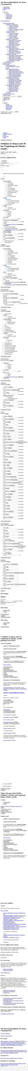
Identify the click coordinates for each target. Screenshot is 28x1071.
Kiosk (8, 392)
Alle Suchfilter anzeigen (5, 287)
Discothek (10, 494)
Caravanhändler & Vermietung (12, 85)
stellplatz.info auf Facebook (9, 990)
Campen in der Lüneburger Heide (16, 29)
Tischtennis (11, 456)
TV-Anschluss (8, 327)
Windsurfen (11, 511)
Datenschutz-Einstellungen (6, 1035)
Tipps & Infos (6, 64)
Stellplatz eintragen (7, 62)
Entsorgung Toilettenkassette (11, 228)
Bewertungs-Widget (5, 1052)
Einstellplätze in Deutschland (15, 81)
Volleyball (10, 468)
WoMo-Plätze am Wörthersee (15, 57)
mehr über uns (6, 992)
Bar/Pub (9, 497)
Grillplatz (10, 448)
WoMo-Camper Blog (10, 65)
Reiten (8, 465)
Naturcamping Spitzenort (8, 922)
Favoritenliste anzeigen (8, 717)
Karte (7, 152)
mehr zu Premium (4, 910)
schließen (16, 717)
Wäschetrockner (8, 344)
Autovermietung (14, 479)
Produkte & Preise (13, 1050)
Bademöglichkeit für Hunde (21, 442)
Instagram (7, 1058)
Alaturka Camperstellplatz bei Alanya (13, 692)
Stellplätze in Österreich (11, 54)
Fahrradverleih (13, 476)
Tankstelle (10, 387)
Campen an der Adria (13, 34)
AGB (6, 1063)
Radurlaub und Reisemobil (14, 76)
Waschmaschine (8, 343)
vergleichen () (16, 806)
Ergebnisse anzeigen (5, 617)
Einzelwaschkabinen (9, 330)
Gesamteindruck (14, 564)
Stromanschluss (8, 204)
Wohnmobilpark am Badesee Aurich (11, 929)
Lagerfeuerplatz (14, 450)
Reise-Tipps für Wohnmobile (12, 69)
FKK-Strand (11, 430)
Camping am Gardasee (13, 33)
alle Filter (3, 590)
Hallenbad (10, 427)
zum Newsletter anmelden (10, 1043)
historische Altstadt (16, 543)
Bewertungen (6, 668)
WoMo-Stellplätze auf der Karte (7, 1041)
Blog (15, 1058)
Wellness (9, 439)
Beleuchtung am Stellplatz (10, 345)
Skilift (8, 488)
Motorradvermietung (17, 482)
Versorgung (11, 575)
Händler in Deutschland (14, 86)
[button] (7, 783)
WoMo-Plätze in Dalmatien (14, 51)
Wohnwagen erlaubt (9, 241)
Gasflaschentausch (16, 390)
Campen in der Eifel (13, 30)
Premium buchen (20, 1050)
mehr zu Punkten (7, 664)
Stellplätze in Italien (10, 32)
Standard (5, 646)
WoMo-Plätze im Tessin (14, 41)
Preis (7, 217)
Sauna (8, 433)
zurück (2, 807)
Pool (7, 424)
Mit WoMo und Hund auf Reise (15, 71)
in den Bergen (8, 539)
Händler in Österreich (13, 87)
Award (7, 67)
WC (6, 325)
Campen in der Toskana (14, 38)
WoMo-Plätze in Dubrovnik (15, 53)
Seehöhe (9, 553)
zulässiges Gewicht (16, 302)
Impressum (3, 1063)
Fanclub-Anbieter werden (21, 1051)
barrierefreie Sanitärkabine (10, 332)
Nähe (10, 152)
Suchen (19, 96)
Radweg (9, 232)
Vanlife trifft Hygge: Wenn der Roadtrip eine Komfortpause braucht (12, 999)
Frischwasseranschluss (10, 348)
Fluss (7, 533)
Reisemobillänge (14, 220)
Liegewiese (11, 445)
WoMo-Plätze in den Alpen (14, 56)
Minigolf (9, 462)
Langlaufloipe (12, 491)
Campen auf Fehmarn (13, 27)
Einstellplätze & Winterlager (12, 77)
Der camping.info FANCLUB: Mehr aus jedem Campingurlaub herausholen (13, 1004)
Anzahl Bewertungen (8, 667)
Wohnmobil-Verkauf (13, 90)
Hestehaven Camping (8, 919)
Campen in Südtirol (13, 36)
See (6, 530)
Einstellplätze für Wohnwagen (15, 80)
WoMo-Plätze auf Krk (13, 50)
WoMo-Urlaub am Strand (14, 70)
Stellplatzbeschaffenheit (19, 572)
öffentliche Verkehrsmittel (20, 546)
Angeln (8, 471)
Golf (7, 459)
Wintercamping (8, 242)
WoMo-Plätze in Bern (13, 43)
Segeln (8, 505)
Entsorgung (11, 578)
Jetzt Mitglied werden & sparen (7, 1013)
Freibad (8, 422)
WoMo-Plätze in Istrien (14, 48)
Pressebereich (20, 1058)
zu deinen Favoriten (13, 1064)
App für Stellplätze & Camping (12, 66)
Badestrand (11, 419)
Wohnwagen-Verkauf (13, 91)
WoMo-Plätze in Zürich (14, 45)
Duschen (7, 326)
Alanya (5, 611)
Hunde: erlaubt (7, 610)
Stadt (7, 536)
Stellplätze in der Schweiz (11, 39)
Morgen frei (4, 161)
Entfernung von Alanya (8, 675)
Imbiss (8, 402)
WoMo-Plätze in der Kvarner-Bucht (16, 49)
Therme (8, 436)
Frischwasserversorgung (10, 227)
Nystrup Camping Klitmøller (9, 925)
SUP (7, 502)
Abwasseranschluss (9, 352)
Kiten (7, 514)
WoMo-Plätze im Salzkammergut (16, 55)
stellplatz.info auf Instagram (9, 991)
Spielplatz (10, 235)
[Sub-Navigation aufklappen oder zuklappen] (14, 23)
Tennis (8, 453)
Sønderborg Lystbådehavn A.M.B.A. (11, 937)
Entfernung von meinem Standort (10, 671)
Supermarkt (11, 399)
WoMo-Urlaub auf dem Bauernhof (16, 72)
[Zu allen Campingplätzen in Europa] (14, 1025)
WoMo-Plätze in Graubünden (15, 40)
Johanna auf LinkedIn (8, 970)
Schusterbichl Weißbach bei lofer (10, 915)
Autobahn (10, 549)
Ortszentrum (11, 238)
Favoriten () (6, 806)
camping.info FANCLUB (8, 93)
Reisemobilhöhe (14, 297)
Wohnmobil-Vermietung (14, 88)
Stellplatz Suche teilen (5, 788)
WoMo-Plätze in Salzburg (14, 60)
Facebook (3, 1058)
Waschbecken (8, 329)
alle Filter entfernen (5, 614)
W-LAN (9, 581)
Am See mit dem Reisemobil (15, 75)
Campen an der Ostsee (13, 25)
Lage (7, 567)
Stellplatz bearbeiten (13, 1052)
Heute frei (4, 160)
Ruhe (7, 569)
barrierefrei (7, 280)
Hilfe (4, 9)
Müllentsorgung (8, 354)
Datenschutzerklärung (13, 1063)
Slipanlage (11, 517)
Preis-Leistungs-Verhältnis (20, 584)
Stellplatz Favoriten (10, 61)
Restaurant (11, 405)
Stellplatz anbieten (5, 1050)
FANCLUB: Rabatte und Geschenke (14, 1045)
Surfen (8, 508)
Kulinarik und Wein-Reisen (14, 74)
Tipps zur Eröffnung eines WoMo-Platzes (14, 1051)
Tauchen (9, 500)
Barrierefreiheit (7, 7)
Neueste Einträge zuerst (8, 670)
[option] (7, 13)
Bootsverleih (12, 485)
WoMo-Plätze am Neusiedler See (16, 59)
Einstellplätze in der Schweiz (15, 83)
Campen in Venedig (13, 35)
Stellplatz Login (6, 8)
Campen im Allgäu (13, 28)
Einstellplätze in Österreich (14, 82)
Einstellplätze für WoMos (14, 79)
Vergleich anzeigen (7, 728)
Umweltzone (7, 552)
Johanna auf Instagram (8, 969)
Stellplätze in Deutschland (11, 24)
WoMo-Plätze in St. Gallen (14, 44)
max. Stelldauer (14, 277)
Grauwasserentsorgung (10, 350)
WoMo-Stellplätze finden (8, 23)
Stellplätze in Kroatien (11, 46)
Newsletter (8, 92)
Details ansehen (6, 709)
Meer (7, 527)
